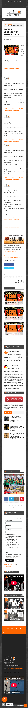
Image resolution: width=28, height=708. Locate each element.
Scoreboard (10, 24)
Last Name (8, 529)
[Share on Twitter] (9, 268)
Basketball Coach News (13, 542)
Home (6, 24)
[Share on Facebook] (9, 264)
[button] (4, 484)
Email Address (9, 520)
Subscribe (11, 68)
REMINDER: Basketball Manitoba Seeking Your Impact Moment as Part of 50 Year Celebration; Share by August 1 (17, 427)
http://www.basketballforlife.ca (10, 251)
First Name (8, 525)
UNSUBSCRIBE (7, 566)
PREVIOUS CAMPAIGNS (10, 564)
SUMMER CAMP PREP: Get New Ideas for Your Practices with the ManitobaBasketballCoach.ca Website (17, 436)
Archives (17, 68)
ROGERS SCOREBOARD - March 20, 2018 (11, 32)
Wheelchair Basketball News (14, 554)
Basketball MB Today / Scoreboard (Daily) (11, 540)
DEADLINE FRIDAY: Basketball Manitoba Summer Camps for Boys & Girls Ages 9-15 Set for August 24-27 (17, 419)
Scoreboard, (8, 39)
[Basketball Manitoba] (14, 13)
